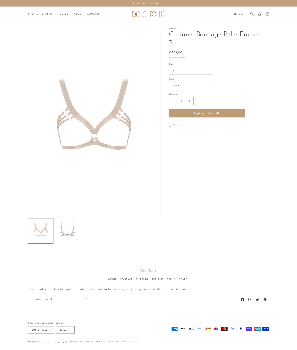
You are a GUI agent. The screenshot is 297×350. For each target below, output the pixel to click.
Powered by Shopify (57, 342)
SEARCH (184, 279)
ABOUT (111, 279)
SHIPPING (142, 279)
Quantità (174, 94)
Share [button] (176, 125)
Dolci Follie (41, 342)
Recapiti (134, 342)
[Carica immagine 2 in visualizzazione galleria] (67, 230)
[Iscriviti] (86, 299)
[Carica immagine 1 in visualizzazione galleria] (40, 230)
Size (171, 64)
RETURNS (157, 279)
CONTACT (126, 279)
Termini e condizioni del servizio (111, 342)
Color (172, 79)
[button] (33, 14)
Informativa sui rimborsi (81, 342)
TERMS (171, 279)
